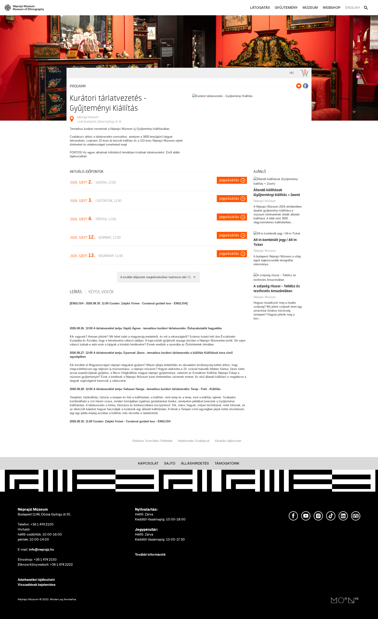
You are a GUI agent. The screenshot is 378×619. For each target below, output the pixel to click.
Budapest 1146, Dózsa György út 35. (44, 514)
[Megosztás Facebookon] (305, 85)
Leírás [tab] (76, 292)
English (352, 7)
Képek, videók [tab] (101, 292)
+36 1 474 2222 (61, 564)
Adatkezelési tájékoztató (36, 579)
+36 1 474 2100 (42, 524)
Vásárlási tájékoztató (228, 440)
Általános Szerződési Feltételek (152, 440)
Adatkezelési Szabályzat (193, 440)
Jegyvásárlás (229, 180)
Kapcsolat (148, 463)
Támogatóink (227, 463)
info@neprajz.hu (41, 549)
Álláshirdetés (195, 463)
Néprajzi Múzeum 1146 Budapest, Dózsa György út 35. (99, 119)
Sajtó (169, 463)
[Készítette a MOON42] (344, 600)
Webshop (331, 7)
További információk (150, 554)
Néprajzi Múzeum (265, 201)
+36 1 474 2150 (45, 559)
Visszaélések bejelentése (36, 585)
